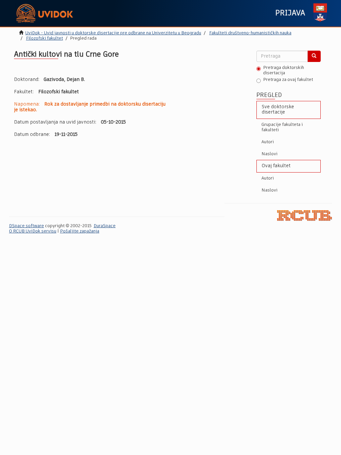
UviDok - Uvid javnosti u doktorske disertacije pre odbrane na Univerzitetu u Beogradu (113, 33)
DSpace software (26, 226)
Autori (267, 142)
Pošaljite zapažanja (79, 231)
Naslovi (269, 154)
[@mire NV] (304, 215)
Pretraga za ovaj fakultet (288, 80)
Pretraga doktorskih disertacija (283, 70)
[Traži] (314, 56)
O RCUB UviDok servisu (32, 231)
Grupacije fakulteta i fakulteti (282, 127)
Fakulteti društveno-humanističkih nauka (250, 33)
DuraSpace (105, 226)
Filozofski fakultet (44, 38)
